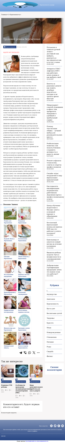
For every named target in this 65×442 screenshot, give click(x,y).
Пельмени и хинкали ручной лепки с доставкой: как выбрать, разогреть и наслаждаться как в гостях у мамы (54, 54)
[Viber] (25, 353)
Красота (50, 323)
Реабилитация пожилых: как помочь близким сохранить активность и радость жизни (53, 148)
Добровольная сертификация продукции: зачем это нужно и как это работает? (54, 269)
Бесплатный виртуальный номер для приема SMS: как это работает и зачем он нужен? (54, 228)
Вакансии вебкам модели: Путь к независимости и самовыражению (54, 255)
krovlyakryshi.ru (31, 441)
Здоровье (51, 318)
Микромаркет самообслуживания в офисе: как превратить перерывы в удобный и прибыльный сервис (54, 112)
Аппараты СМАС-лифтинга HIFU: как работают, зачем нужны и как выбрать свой (54, 73)
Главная (4, 14)
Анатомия (51, 299)
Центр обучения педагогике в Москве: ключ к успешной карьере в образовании (53, 210)
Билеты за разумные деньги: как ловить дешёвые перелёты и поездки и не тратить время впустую (54, 91)
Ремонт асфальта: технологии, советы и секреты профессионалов (54, 163)
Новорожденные (54, 332)
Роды (49, 347)
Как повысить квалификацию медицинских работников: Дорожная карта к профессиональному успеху (54, 192)
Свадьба (50, 351)
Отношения (51, 337)
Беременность (15, 14)
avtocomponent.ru (42, 441)
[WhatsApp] (30, 353)
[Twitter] (34, 353)
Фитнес (50, 356)
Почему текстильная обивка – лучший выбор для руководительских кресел (54, 131)
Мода (49, 328)
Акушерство (52, 294)
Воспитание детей (54, 313)
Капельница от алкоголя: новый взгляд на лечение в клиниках (54, 243)
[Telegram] (21, 353)
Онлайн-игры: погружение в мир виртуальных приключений (54, 176)
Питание (50, 342)
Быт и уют (51, 308)
